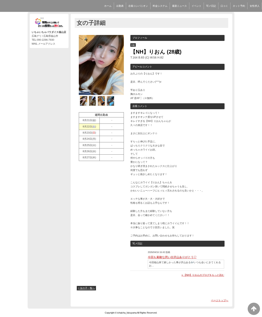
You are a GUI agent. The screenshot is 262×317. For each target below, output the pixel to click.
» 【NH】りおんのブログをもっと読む (203, 275)
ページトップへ (219, 300)
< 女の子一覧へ (86, 288)
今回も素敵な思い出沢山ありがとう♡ (172, 257)
